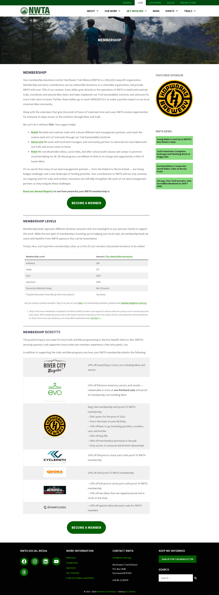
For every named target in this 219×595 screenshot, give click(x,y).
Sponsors (71, 567)
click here (94, 318)
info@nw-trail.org (121, 557)
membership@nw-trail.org (133, 303)
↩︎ (100, 318)
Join (140, 2)
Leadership (71, 562)
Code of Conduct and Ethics (80, 577)
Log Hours (155, 2)
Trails (188, 11)
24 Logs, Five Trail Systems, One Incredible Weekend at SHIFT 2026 (174, 183)
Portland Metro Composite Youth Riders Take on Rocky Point (172, 169)
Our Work (111, 11)
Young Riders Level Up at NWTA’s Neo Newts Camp (174, 140)
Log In (170, 2)
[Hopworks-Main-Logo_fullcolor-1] (174, 116)
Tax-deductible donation (119, 256)
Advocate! (37, 142)
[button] (86, 203)
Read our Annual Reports (38, 191)
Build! (34, 132)
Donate (127, 2)
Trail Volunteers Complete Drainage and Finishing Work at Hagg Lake (173, 154)
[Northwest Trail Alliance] (35, 11)
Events (170, 11)
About (91, 11)
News (156, 11)
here (81, 303)
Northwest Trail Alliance (106, 591)
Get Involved (135, 11)
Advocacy (71, 557)
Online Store (188, 2)
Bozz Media (130, 591)
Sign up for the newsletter (177, 559)
